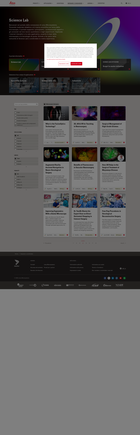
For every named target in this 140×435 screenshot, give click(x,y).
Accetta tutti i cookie (76, 63)
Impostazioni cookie (64, 63)
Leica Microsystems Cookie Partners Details (56, 59)
